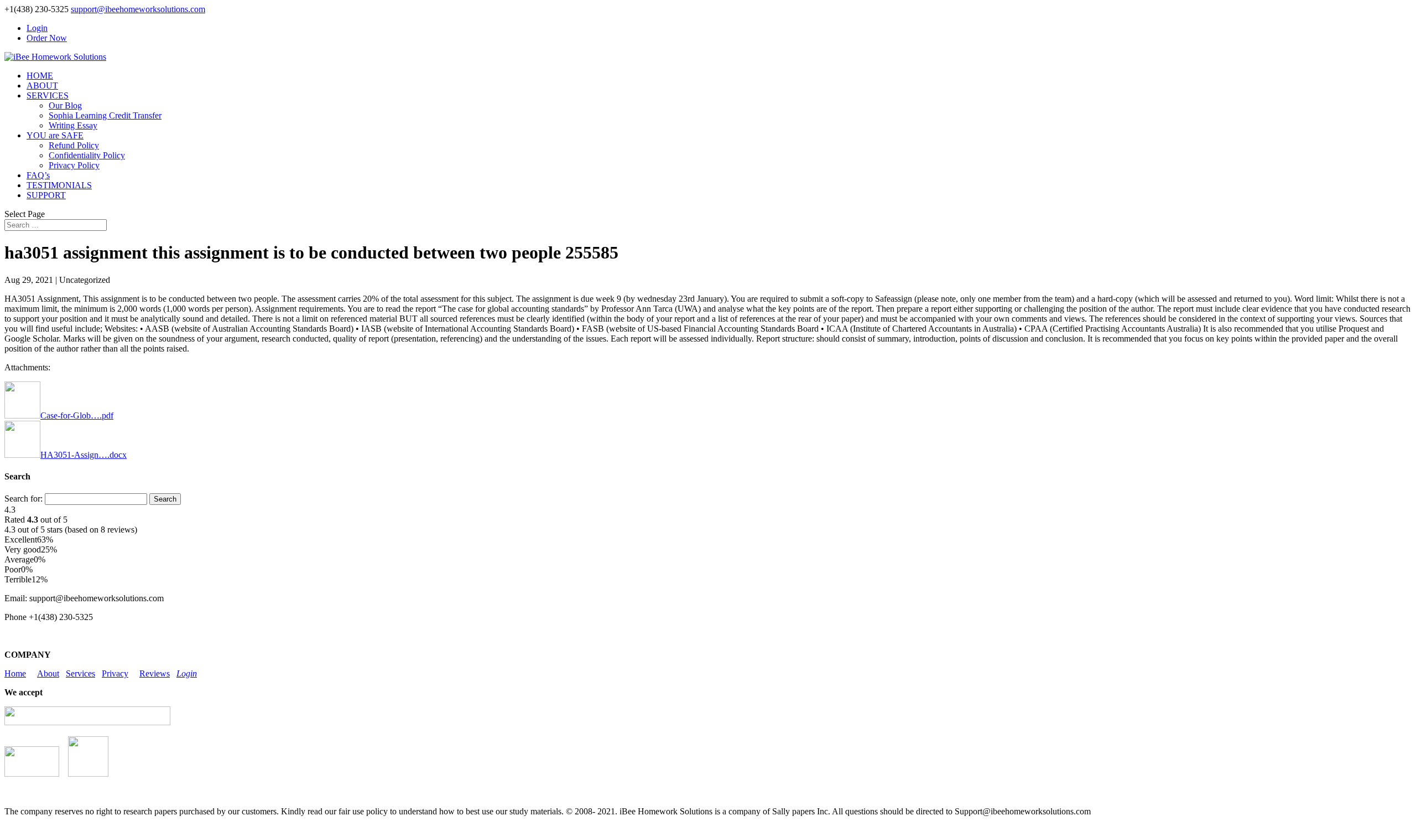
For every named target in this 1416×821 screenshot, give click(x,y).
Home (15, 673)
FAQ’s (38, 175)
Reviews (154, 673)
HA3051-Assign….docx (83, 454)
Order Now (47, 38)
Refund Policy (74, 145)
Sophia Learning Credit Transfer (105, 115)
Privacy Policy (74, 165)
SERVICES (48, 95)
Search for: (23, 498)
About (48, 673)
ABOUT (42, 85)
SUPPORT (46, 195)
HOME (40, 75)
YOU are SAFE (55, 135)
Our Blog (65, 105)
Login (37, 28)
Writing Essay (73, 125)
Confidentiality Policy (87, 155)
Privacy (115, 673)
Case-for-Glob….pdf (76, 415)
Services (80, 673)
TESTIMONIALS (59, 185)
